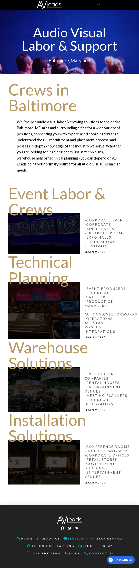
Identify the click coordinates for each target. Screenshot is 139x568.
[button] (98, 5)
